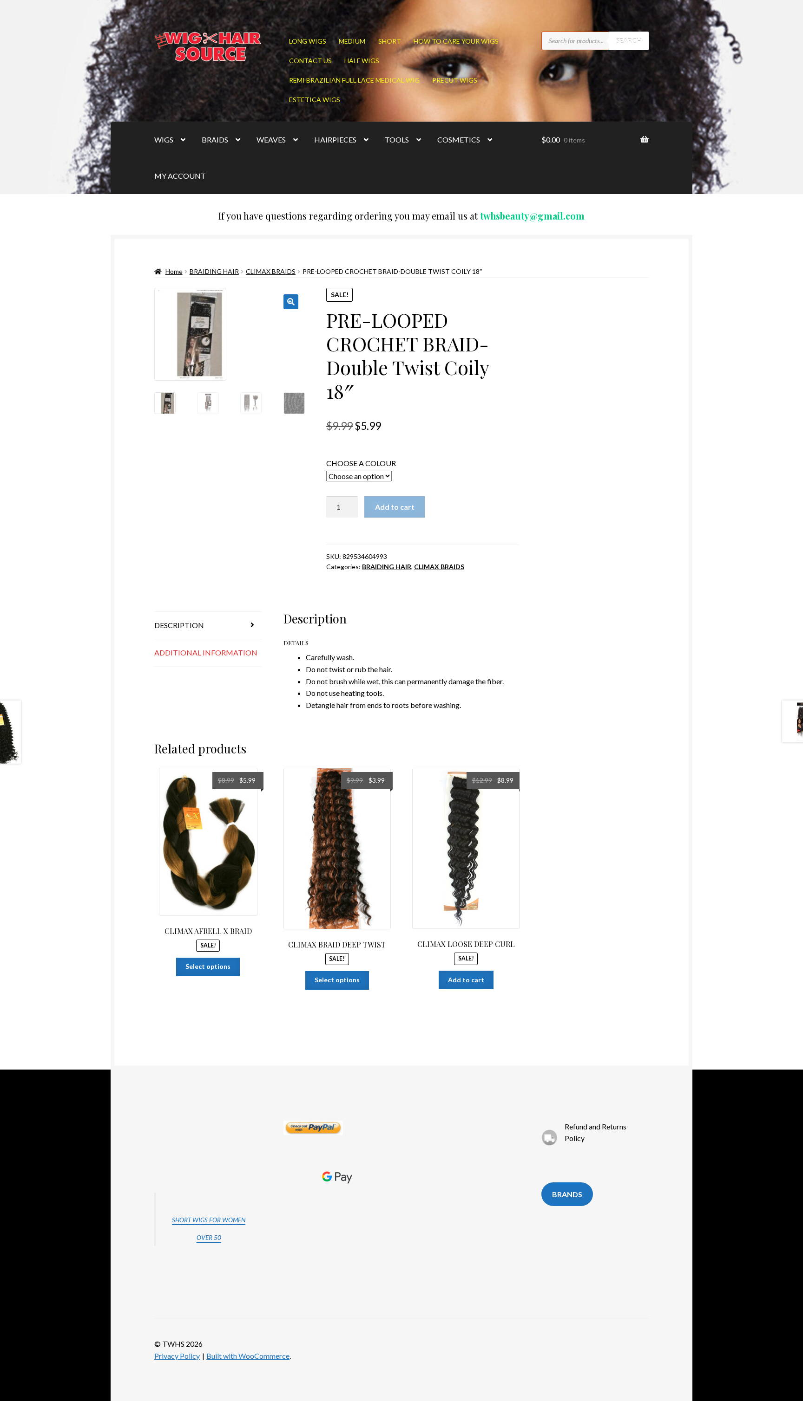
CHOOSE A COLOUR (361, 463)
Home (174, 271)
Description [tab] (179, 625)
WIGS (163, 139)
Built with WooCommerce (248, 1355)
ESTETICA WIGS (314, 100)
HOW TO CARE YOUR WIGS (456, 41)
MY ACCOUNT (180, 175)
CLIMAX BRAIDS (271, 271)
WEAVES (271, 139)
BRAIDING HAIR (214, 271)
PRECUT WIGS (454, 80)
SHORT (389, 41)
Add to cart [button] (466, 980)
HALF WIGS (361, 61)
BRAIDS (215, 139)
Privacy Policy (177, 1355)
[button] (290, 301)
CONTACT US (310, 61)
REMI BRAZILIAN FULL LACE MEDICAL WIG (354, 80)
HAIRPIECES (335, 139)
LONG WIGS (307, 41)
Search (629, 41)
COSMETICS (458, 139)
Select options (207, 966)
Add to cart (395, 506)
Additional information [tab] (205, 652)
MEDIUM (352, 41)
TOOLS (397, 139)
